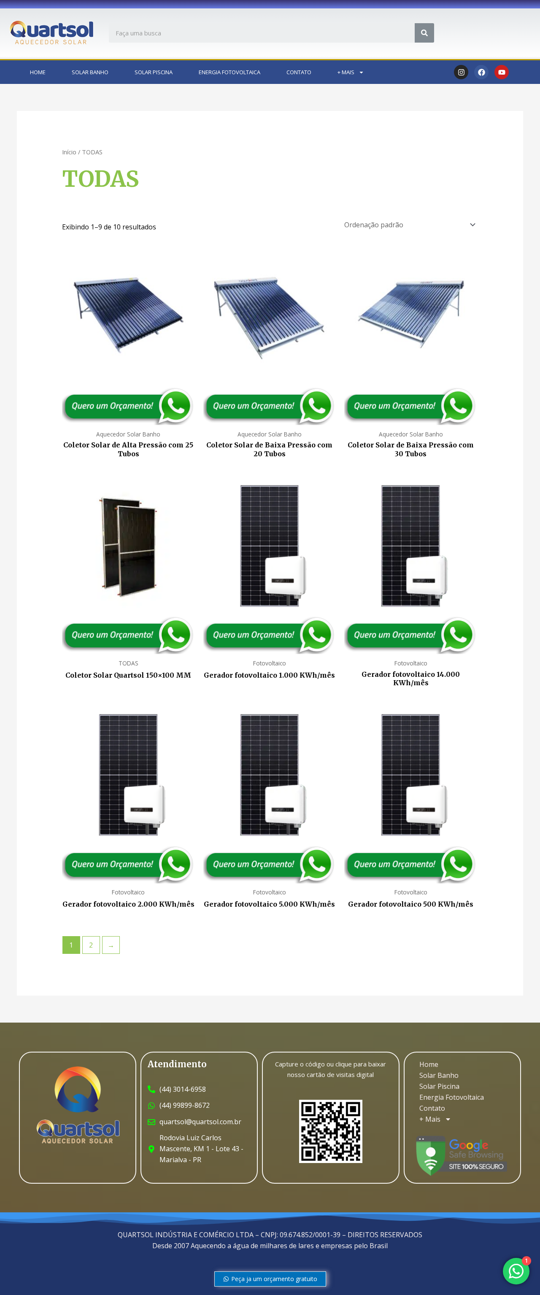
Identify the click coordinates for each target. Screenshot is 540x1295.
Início (69, 152)
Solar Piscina (154, 72)
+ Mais (346, 72)
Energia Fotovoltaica (229, 72)
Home (38, 72)
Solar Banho (90, 72)
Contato (298, 72)
